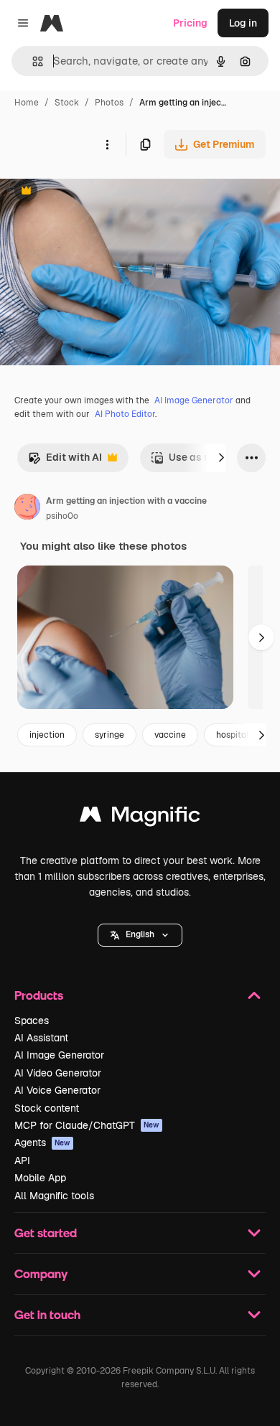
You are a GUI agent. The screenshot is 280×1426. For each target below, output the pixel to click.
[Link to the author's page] (27, 509)
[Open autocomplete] (32, 61)
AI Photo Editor (125, 414)
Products (38, 995)
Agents (42, 1142)
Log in (243, 23)
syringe (109, 735)
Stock (67, 102)
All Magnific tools (54, 1195)
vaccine (170, 735)
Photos (109, 102)
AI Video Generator (57, 1072)
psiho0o (62, 516)
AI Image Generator (193, 400)
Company (40, 1273)
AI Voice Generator (57, 1090)
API (22, 1160)
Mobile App (40, 1177)
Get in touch (47, 1314)
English (140, 934)
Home (26, 102)
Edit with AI (65, 461)
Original (92, 192)
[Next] (221, 458)
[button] (140, 935)
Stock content (46, 1108)
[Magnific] (140, 818)
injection (47, 735)
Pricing (190, 23)
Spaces (31, 1020)
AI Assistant (41, 1037)
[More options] (107, 144)
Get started (45, 1232)
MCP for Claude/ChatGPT (86, 1125)
